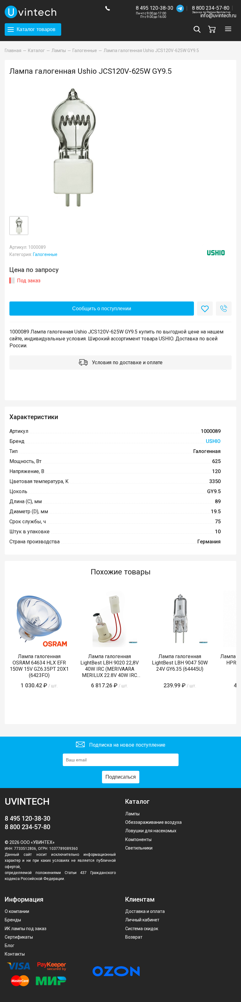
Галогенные (45, 254)
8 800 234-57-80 (211, 8)
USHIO (213, 441)
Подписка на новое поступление (126, 745)
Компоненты (138, 839)
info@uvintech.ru (218, 16)
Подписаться (120, 777)
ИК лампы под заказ (25, 928)
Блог (9, 945)
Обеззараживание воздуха (153, 822)
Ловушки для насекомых (150, 830)
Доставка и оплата (145, 911)
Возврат (133, 937)
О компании (17, 911)
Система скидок (141, 928)
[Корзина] (213, 29)
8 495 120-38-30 (154, 8)
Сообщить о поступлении (101, 308)
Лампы (132, 813)
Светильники (139, 847)
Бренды (13, 919)
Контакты (15, 954)
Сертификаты (19, 937)
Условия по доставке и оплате (127, 362)
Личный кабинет (142, 919)
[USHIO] (216, 252)
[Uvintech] (50, 12)
